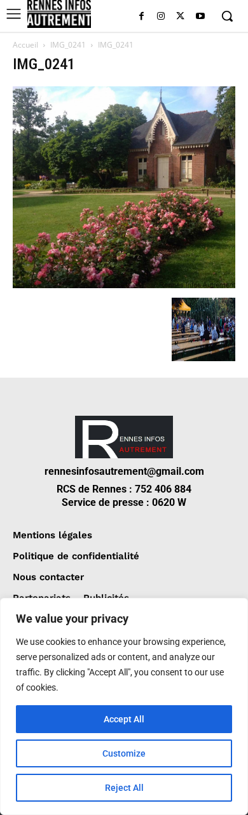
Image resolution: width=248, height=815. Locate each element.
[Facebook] (141, 17)
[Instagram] (161, 17)
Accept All (124, 719)
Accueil (25, 44)
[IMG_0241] (124, 285)
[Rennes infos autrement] (59, 14)
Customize (124, 753)
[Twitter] (180, 17)
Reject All (124, 788)
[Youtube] (200, 17)
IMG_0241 (68, 44)
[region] (124, 706)
